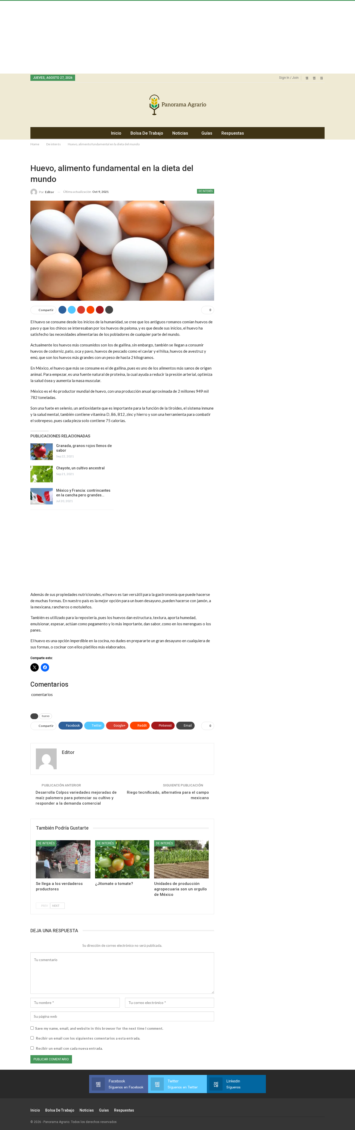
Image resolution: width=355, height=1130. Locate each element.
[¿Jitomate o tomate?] (122, 859)
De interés (206, 191)
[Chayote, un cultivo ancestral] (41, 474)
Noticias (180, 133)
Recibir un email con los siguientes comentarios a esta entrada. (88, 1038)
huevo (45, 716)
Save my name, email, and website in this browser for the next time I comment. (99, 1028)
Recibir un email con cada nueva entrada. (69, 1048)
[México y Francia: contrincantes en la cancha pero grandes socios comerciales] (41, 496)
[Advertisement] (156, 37)
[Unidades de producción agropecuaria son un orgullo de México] (181, 859)
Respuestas (232, 133)
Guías (206, 133)
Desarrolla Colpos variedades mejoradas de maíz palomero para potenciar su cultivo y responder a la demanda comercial (76, 798)
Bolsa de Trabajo (146, 133)
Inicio (116, 133)
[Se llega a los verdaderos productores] (63, 859)
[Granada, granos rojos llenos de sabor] (41, 451)
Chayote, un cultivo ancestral (80, 468)
